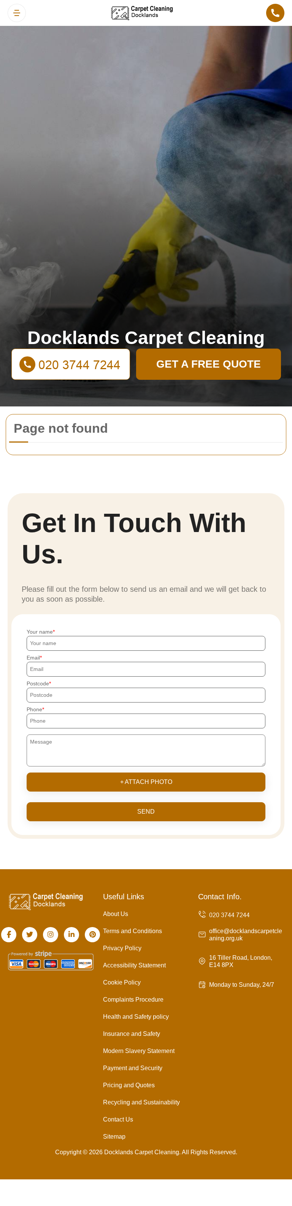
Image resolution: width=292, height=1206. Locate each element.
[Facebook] (8, 934)
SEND (146, 811)
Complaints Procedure (133, 999)
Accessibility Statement (134, 965)
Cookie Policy (122, 982)
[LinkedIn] (71, 934)
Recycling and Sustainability (141, 1102)
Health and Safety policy (136, 1016)
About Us (115, 914)
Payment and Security (132, 1068)
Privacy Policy (122, 948)
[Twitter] (29, 934)
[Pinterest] (92, 934)
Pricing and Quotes (129, 1085)
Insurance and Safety (131, 1034)
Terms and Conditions (132, 931)
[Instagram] (50, 934)
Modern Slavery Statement (139, 1051)
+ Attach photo (146, 782)
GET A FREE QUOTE (208, 364)
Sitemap (114, 1136)
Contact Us (118, 1119)
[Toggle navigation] (17, 13)
